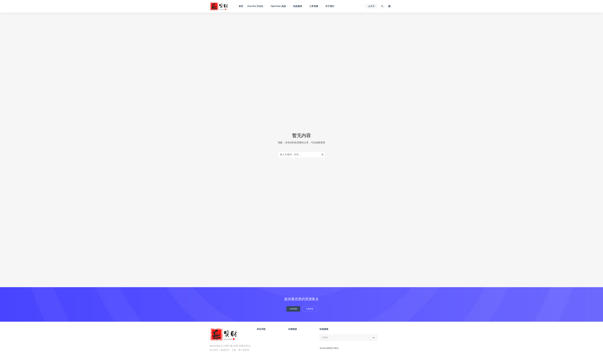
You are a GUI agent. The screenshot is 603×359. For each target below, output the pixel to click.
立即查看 (293, 309)
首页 (241, 6)
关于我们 (329, 6)
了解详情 (309, 309)
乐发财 (328, 348)
